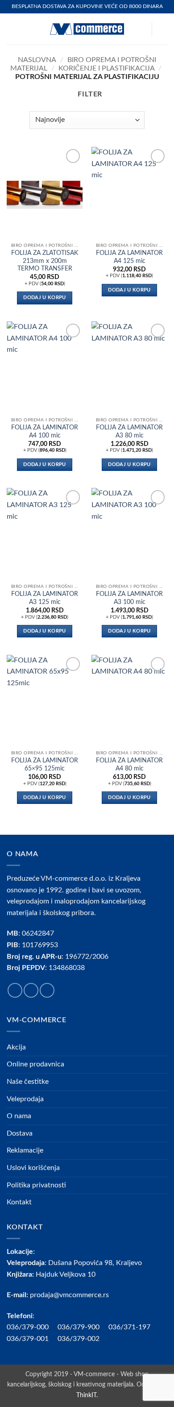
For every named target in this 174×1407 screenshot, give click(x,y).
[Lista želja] (140, 29)
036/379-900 (79, 1327)
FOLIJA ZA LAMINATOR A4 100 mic (44, 432)
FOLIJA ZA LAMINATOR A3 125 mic (44, 598)
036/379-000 (32, 1327)
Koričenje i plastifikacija (106, 68)
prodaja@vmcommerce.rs (69, 1295)
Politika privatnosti (36, 1185)
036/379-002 (83, 1338)
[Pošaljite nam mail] (47, 990)
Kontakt (19, 1202)
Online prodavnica (35, 1064)
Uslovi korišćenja (33, 1167)
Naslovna (37, 59)
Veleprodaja (25, 1099)
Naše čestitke (28, 1081)
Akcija (16, 1047)
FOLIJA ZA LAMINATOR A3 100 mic (129, 598)
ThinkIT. (87, 1395)
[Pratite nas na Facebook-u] (15, 990)
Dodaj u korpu (44, 297)
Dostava (20, 1133)
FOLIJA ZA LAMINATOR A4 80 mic (129, 765)
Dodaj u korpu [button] (129, 289)
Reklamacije (25, 1150)
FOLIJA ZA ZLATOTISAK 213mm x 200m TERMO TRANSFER (44, 261)
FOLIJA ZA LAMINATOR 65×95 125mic (44, 765)
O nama (19, 1116)
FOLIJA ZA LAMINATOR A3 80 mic (129, 432)
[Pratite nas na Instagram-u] (31, 990)
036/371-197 (129, 1327)
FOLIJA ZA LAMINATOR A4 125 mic (129, 257)
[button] (12, 29)
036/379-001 (32, 1338)
